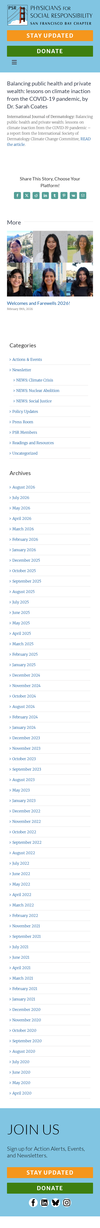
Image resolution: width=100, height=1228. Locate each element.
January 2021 (23, 999)
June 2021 (20, 957)
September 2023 (26, 769)
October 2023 (24, 758)
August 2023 (23, 779)
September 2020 (27, 1041)
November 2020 (26, 1020)
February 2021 (24, 988)
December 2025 (26, 560)
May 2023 (21, 790)
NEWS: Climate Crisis (34, 380)
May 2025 (21, 623)
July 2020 (20, 1061)
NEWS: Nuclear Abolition (37, 390)
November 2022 (26, 821)
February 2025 (25, 654)
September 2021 (26, 936)
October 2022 (24, 832)
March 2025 (22, 644)
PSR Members (24, 432)
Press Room (22, 422)
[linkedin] (44, 1202)
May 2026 (21, 508)
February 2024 (25, 717)
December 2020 (26, 1009)
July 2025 (20, 602)
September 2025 (26, 581)
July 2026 (20, 497)
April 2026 (21, 518)
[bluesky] (55, 1202)
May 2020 (21, 1082)
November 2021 (26, 926)
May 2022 (21, 884)
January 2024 (24, 727)
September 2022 (27, 842)
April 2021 (21, 967)
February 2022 (25, 915)
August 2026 (23, 487)
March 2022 (23, 905)
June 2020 (21, 1072)
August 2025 (23, 591)
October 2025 (24, 570)
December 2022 (26, 811)
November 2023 (26, 748)
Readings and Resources (33, 442)
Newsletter (21, 370)
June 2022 (21, 873)
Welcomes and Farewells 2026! (38, 303)
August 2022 (23, 852)
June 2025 (21, 612)
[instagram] (66, 1202)
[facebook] (33, 1202)
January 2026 (24, 549)
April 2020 (21, 1093)
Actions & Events (27, 359)
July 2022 (20, 863)
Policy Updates (25, 411)
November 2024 (26, 685)
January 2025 (24, 664)
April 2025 (21, 633)
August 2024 (23, 706)
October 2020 (24, 1030)
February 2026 (25, 539)
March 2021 (22, 978)
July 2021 (20, 947)
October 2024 (24, 696)
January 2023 (24, 800)
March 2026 (23, 529)
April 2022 (21, 894)
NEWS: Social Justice (34, 401)
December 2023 (26, 738)
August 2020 (23, 1051)
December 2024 (26, 675)
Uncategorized (24, 453)
